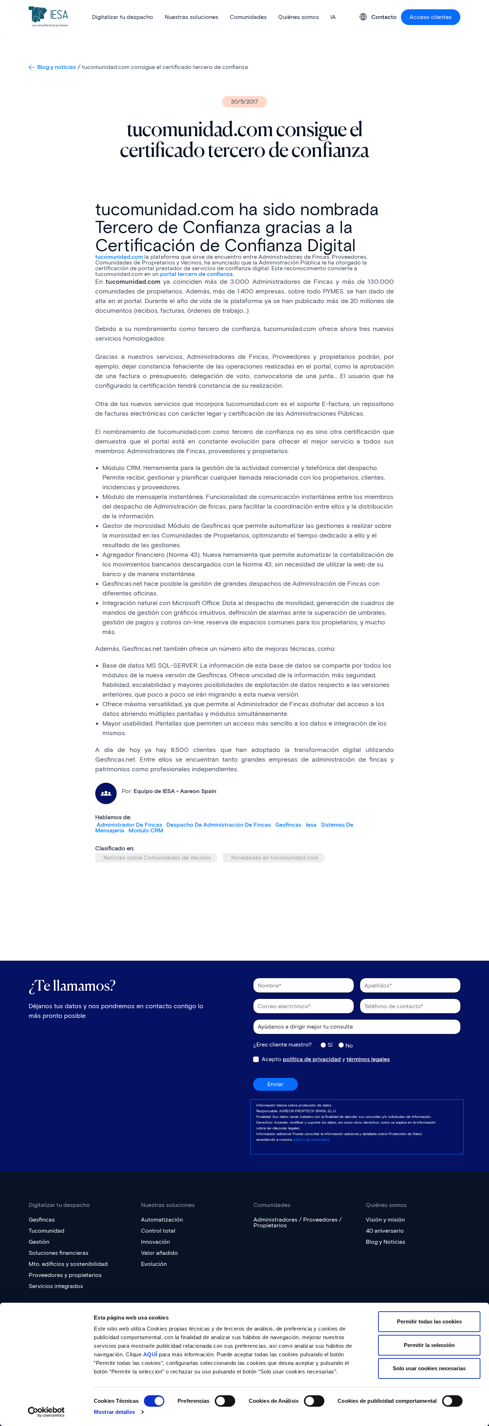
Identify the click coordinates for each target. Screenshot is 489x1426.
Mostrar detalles (114, 1412)
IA (333, 17)
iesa (311, 824)
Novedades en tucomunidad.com (274, 857)
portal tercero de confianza (196, 274)
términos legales (368, 1059)
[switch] (225, 1401)
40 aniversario (385, 1230)
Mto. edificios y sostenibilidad (68, 1264)
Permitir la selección (429, 1345)
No (349, 1045)
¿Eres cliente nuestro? (282, 1045)
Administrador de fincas (129, 824)
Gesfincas (288, 824)
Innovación (155, 1241)
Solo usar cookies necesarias (429, 1368)
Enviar (275, 1084)
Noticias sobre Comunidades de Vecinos (157, 857)
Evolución (154, 1264)
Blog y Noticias (385, 1241)
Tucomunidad (46, 1230)
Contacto (384, 17)
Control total (158, 1230)
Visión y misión (385, 1219)
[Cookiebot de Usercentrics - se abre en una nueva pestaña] (46, 1412)
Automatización (162, 1219)
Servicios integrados (56, 1286)
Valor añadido (159, 1252)
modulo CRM (146, 830)
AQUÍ (150, 1354)
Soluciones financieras (58, 1252)
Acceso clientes (431, 17)
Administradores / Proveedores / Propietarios (297, 1222)
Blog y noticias (56, 67)
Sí (330, 1044)
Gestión (39, 1241)
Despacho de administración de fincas (218, 824)
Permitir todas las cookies (429, 1321)
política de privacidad (312, 1059)
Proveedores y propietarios (65, 1275)
